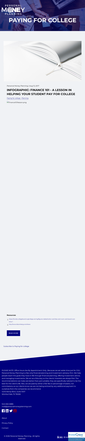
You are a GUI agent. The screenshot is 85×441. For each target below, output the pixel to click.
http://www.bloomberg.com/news (19, 324)
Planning (25, 98)
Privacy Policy (7, 423)
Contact (5, 428)
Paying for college (13, 98)
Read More (13, 333)
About (4, 418)
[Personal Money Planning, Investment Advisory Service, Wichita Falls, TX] (7, 399)
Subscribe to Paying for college (16, 346)
